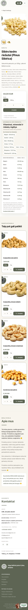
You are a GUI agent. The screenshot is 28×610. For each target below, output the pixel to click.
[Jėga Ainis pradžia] (4, 3)
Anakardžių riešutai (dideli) (11, 302)
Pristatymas (5, 582)
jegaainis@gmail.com (7, 537)
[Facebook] (3, 544)
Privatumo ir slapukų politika (10, 605)
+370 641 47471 (7, 529)
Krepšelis (4, 579)
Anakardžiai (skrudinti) (10, 258)
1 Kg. (6, 100)
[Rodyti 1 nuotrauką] (4, 42)
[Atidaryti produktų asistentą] (21, 605)
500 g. (12, 100)
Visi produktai (5, 577)
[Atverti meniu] (24, 3)
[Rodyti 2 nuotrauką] (9, 42)
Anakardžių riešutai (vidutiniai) (13, 346)
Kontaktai (4, 584)
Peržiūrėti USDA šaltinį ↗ (9, 211)
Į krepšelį (14, 110)
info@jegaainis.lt (6, 535)
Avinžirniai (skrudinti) (10, 390)
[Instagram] (7, 544)
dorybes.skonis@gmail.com (8, 532)
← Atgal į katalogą (6, 10)
